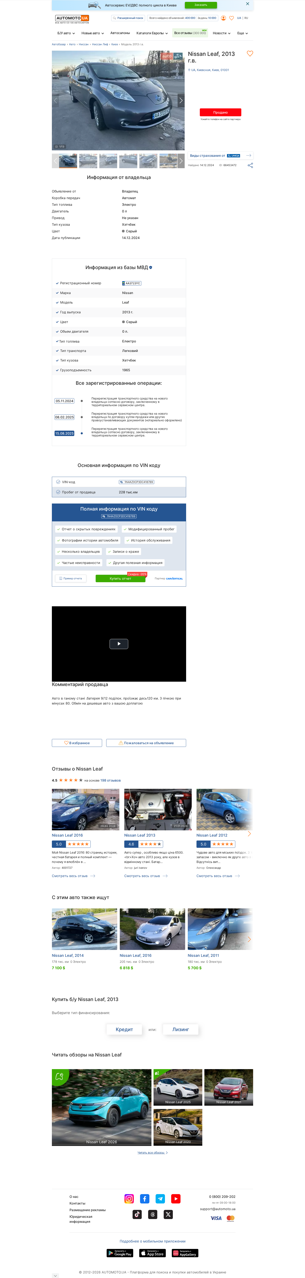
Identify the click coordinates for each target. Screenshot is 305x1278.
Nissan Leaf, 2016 (135, 955)
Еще (240, 33)
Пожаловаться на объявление (148, 743)
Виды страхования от (207, 155)
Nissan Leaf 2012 (211, 835)
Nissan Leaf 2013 (139, 835)
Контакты (77, 1203)
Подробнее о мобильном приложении (152, 1241)
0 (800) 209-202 (222, 1197)
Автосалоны (120, 33)
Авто (72, 44)
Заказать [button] (200, 4)
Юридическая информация (81, 1219)
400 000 (190, 18)
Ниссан (84, 44)
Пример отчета (72, 578)
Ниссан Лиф (100, 44)
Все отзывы (190, 33)
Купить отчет (127, 578)
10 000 (212, 18)
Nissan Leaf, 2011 (203, 955)
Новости (220, 33)
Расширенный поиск (130, 18)
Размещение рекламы (88, 1210)
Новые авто (91, 33)
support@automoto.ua (217, 1209)
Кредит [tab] (124, 1029)
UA (239, 18)
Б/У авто (64, 33)
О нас (74, 1197)
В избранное (79, 743)
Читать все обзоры (151, 1152)
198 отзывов (110, 780)
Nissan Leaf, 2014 (68, 955)
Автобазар (59, 44)
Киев (114, 44)
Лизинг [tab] (180, 1029)
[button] (181, 100)
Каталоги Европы (150, 33)
